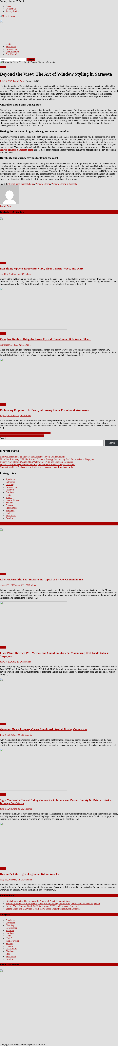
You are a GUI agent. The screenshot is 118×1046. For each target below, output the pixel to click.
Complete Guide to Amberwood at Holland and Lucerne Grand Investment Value (37, 467)
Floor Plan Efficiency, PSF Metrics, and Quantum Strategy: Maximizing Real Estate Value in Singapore (47, 459)
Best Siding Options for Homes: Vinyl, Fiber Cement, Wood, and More (41, 268)
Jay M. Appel (19, 81)
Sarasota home (27, 184)
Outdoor (9, 505)
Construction (11, 49)
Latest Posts (7, 523)
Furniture (10, 492)
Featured (10, 489)
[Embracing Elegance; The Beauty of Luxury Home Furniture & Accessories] (59, 380)
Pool (8, 513)
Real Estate (11, 46)
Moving (9, 502)
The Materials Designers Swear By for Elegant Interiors (25, 433)
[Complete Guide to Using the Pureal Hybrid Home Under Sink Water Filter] (59, 309)
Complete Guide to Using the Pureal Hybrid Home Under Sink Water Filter (45, 339)
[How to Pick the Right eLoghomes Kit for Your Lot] (59, 844)
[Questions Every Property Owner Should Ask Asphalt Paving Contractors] (59, 699)
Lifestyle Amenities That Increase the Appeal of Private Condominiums (32, 456)
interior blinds (13, 184)
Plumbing (10, 510)
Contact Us (11, 8)
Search (3, 438)
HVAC (9, 497)
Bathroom (10, 482)
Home (8, 6)
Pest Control (11, 54)
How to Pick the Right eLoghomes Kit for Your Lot (30, 874)
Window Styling (42, 184)
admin (28, 274)
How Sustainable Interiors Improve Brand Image (22, 435)
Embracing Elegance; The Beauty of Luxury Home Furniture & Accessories (44, 410)
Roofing (9, 518)
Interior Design (12, 51)
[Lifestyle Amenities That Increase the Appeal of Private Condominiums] (59, 549)
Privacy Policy (12, 11)
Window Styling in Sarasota (64, 184)
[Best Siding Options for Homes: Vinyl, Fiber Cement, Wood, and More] (59, 238)
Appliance (10, 479)
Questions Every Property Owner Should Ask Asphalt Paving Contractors (43, 729)
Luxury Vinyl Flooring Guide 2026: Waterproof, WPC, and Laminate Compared (36, 462)
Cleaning (10, 484)
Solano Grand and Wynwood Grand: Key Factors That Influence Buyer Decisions (37, 464)
